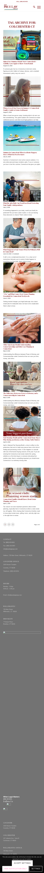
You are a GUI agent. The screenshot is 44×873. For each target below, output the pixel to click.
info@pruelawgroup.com (10, 549)
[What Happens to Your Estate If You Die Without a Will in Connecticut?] (22, 233)
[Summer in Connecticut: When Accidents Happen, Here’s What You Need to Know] (22, 136)
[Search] (33, 7)
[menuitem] (33, 7)
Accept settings (22, 863)
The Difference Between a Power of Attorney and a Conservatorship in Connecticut (20, 394)
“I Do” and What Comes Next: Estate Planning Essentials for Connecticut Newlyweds (19, 295)
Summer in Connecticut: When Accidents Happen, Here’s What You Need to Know (20, 154)
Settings (35, 869)
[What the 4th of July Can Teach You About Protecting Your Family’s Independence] (22, 186)
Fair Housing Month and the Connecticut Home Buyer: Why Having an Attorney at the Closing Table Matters (22, 439)
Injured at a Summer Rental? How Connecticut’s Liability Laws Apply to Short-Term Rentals (19, 63)
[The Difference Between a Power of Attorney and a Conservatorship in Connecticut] (22, 377)
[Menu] (38, 7)
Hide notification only (15, 869)
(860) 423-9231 (10, 542)
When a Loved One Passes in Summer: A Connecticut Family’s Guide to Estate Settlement (21, 109)
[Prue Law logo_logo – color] (18, 7)
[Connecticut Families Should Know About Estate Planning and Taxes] (22, 483)
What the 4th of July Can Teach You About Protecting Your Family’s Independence (21, 204)
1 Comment (15, 254)
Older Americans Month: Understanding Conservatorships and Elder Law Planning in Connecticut (18, 347)
